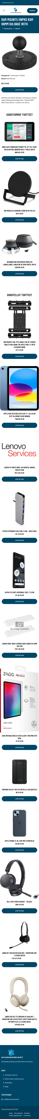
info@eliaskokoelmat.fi (8, 2)
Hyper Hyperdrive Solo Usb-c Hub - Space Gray (19, 531)
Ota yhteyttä (18, 1113)
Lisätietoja (19, 90)
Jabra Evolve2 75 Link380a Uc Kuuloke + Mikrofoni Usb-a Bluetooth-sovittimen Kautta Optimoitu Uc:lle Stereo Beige (19, 1019)
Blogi (6, 1087)
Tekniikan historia (11, 1075)
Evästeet (27, 1113)
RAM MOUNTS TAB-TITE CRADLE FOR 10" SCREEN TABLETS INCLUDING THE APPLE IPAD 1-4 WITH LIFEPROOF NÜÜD (19, 344)
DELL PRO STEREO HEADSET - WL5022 (19, 901)
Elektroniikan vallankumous (14, 1079)
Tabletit (17, 29)
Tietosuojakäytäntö (15, 1115)
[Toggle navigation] (3, 10)
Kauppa (32, 10)
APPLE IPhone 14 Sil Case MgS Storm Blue (19, 841)
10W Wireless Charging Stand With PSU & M (19, 211)
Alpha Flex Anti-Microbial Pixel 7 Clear (19, 592)
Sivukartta (26, 1115)
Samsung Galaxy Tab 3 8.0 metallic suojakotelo (19, 789)
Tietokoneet (7, 29)
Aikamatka (8, 1083)
